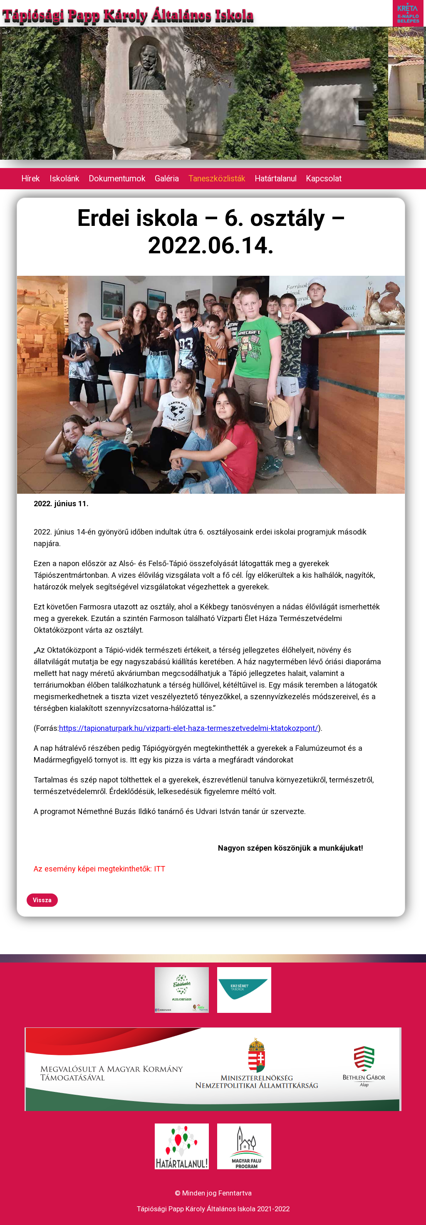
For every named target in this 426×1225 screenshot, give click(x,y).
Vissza (42, 900)
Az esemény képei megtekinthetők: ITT (99, 868)
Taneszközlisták (216, 178)
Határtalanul (276, 178)
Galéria (167, 178)
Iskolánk (64, 178)
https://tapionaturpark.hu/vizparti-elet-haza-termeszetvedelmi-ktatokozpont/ (188, 728)
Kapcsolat (324, 178)
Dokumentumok (117, 178)
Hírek (30, 178)
